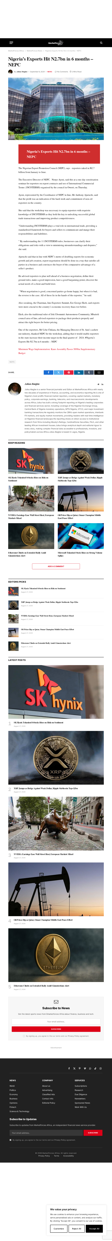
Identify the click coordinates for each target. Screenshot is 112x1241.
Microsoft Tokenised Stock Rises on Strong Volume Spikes (80, 554)
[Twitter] (10, 159)
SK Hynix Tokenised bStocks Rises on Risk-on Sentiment (28, 479)
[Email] (10, 178)
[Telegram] (10, 197)
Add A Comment (56, 566)
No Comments (62, 72)
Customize (59, 1228)
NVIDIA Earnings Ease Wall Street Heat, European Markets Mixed (31, 517)
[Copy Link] (10, 209)
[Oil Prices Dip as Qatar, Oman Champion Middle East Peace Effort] (81, 499)
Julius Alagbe (22, 72)
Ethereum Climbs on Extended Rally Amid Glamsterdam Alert (27, 554)
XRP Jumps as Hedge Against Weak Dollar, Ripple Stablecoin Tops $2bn (80, 479)
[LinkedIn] (10, 165)
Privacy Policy (73, 1036)
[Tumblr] (10, 184)
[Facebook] (10, 153)
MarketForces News (34, 51)
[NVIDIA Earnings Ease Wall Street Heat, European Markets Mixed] (31, 499)
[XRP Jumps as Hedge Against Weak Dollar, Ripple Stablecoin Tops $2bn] (81, 461)
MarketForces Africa (16, 51)
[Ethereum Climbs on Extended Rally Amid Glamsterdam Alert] (31, 536)
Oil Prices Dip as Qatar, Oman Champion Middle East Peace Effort (79, 517)
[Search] (101, 43)
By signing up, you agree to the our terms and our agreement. (57, 1036)
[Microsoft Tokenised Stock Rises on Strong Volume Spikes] (81, 536)
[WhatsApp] (10, 203)
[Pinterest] (10, 172)
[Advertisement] (56, 19)
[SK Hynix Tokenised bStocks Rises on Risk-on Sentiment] (31, 461)
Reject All (76, 1228)
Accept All (94, 1228)
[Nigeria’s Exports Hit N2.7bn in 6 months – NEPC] (56, 109)
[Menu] (11, 43)
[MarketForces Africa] (56, 42)
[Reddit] (10, 190)
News (49, 72)
